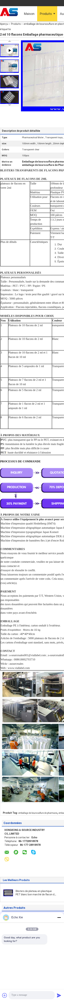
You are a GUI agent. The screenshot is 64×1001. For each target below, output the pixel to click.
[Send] (59, 995)
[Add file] (4, 995)
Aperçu (4, 23)
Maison (29, 14)
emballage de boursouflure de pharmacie (37, 813)
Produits (46, 14)
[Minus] (59, 917)
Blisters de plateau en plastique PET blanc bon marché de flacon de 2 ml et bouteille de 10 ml (36, 894)
